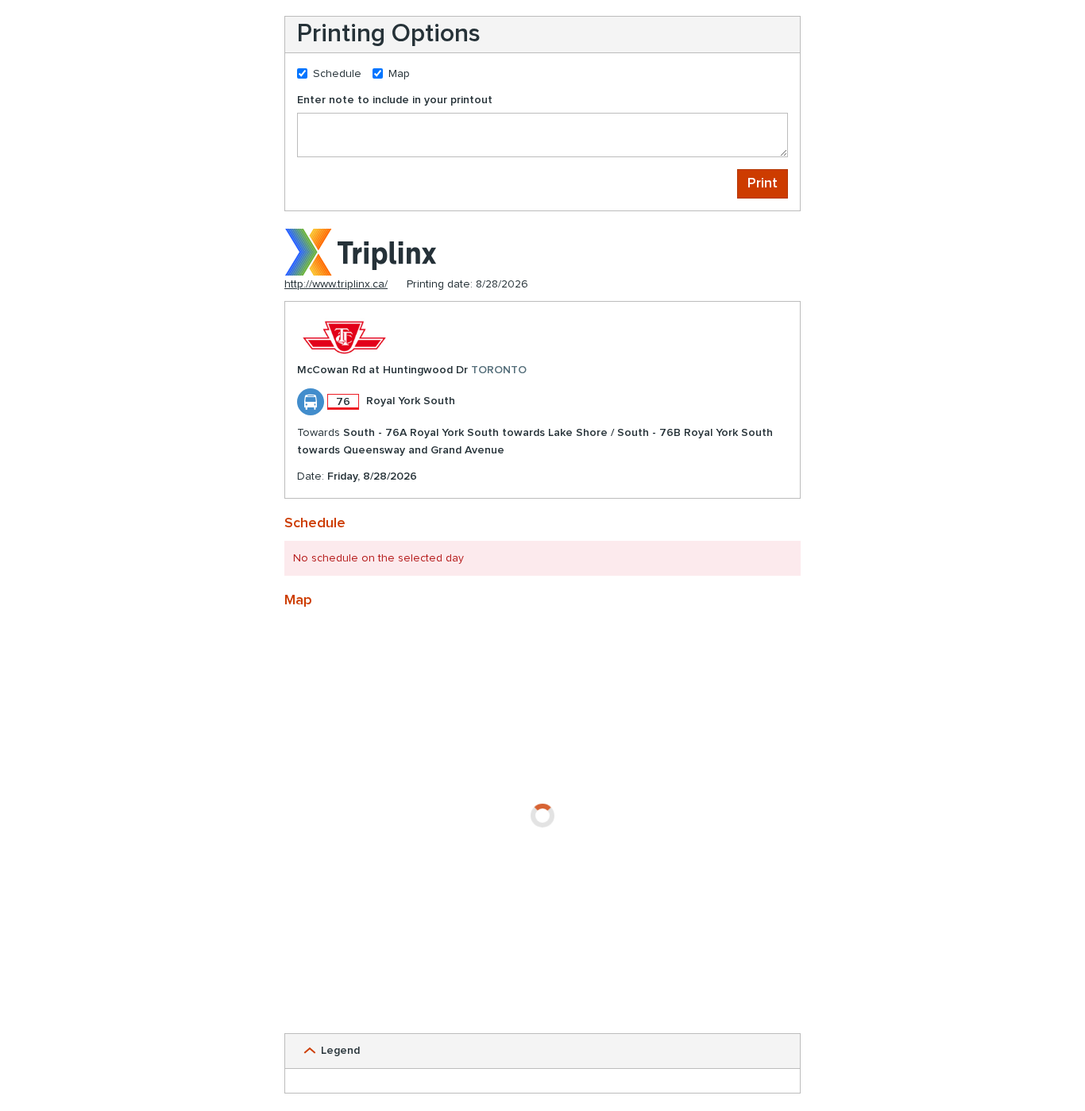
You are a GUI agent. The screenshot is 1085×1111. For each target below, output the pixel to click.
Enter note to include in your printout (394, 100)
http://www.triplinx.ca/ (336, 284)
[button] (542, 1051)
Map (399, 73)
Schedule (337, 73)
